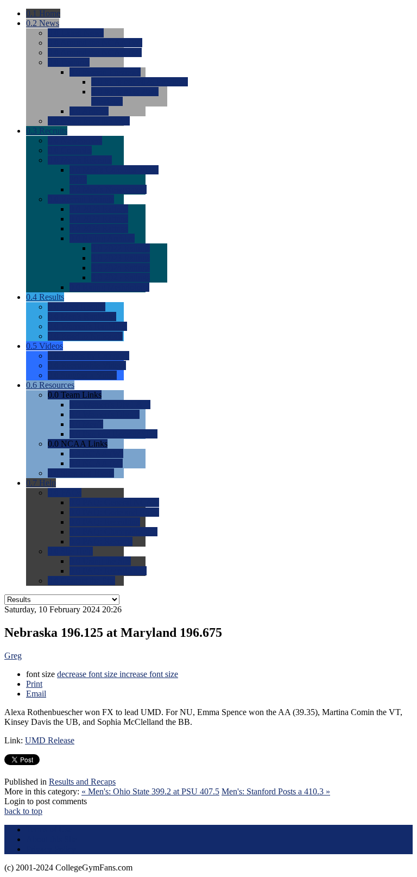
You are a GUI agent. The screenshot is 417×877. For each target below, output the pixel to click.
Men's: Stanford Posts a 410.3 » (276, 791)
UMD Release (49, 740)
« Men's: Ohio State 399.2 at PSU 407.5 (150, 791)
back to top (23, 811)
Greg (13, 655)
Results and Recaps (82, 781)
